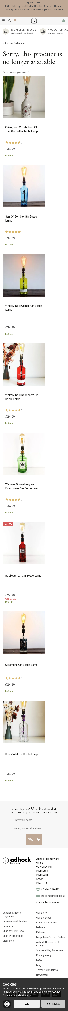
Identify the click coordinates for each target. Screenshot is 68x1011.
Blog (38, 965)
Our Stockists (43, 917)
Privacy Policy (43, 955)
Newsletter (42, 974)
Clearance (8, 940)
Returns (40, 932)
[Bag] (63, 21)
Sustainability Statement (50, 950)
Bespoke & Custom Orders (50, 937)
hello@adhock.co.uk (53, 895)
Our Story (41, 912)
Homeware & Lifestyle (15, 921)
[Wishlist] (16, 20)
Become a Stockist (46, 922)
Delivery (40, 927)
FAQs (39, 960)
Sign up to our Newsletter (34, 810)
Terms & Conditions (47, 970)
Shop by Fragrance (13, 935)
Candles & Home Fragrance (12, 914)
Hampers (8, 926)
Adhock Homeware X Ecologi (47, 944)
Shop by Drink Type (13, 931)
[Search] (9, 20)
